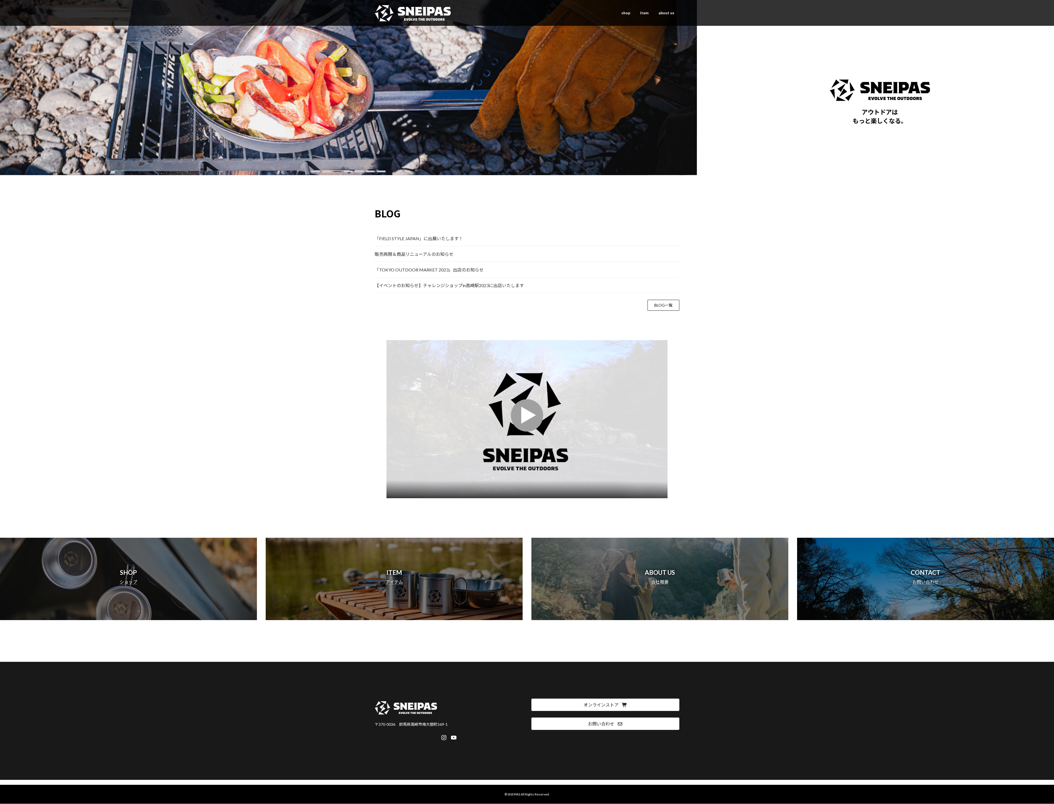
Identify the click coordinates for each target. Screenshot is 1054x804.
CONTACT (925, 572)
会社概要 (660, 581)
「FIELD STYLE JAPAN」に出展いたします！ (419, 238)
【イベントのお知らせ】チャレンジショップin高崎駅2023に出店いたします (449, 285)
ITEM (394, 572)
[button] (315, 171)
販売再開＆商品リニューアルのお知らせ (414, 254)
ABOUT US (660, 572)
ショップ (128, 581)
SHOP (128, 572)
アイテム (394, 581)
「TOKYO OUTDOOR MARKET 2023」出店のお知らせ (429, 269)
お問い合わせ (925, 581)
